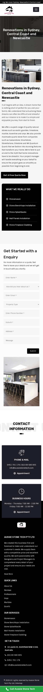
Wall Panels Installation (19, 218)
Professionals (10, 594)
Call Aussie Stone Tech (22, 689)
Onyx (6, 598)
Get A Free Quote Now (14, 175)
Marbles (7, 602)
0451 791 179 (13, 660)
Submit (33, 351)
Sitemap (19, 683)
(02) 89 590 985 (14, 655)
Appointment (23, 473)
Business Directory (31, 683)
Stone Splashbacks (17, 212)
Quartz (7, 606)
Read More (8, 574)
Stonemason (15, 199)
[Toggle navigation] (36, 9)
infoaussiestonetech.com (19, 665)
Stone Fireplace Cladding (20, 225)
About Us (8, 586)
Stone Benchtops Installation (22, 205)
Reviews (7, 590)
